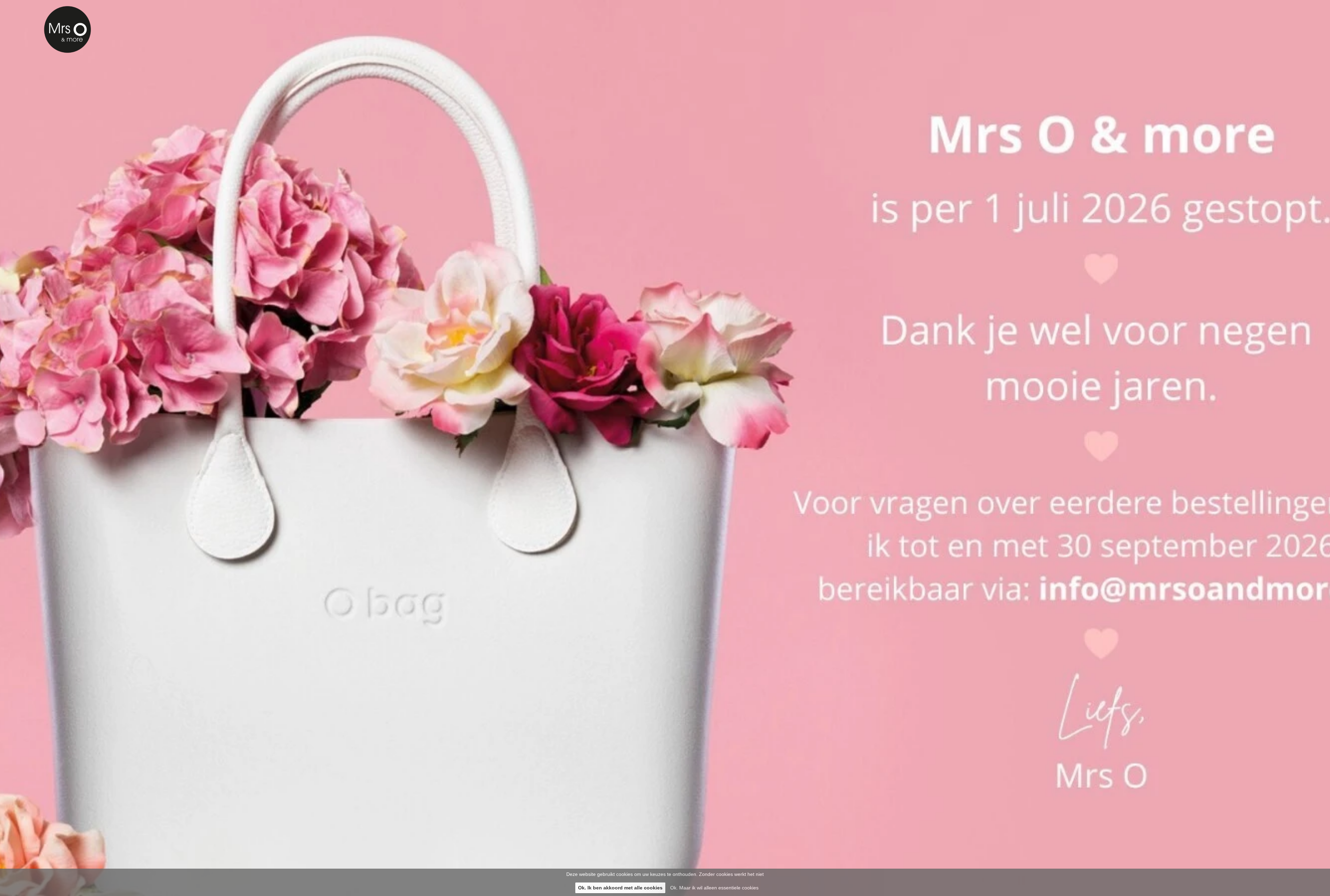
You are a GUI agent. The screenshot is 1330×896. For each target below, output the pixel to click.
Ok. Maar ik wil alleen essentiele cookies (714, 887)
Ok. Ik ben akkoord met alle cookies (620, 887)
